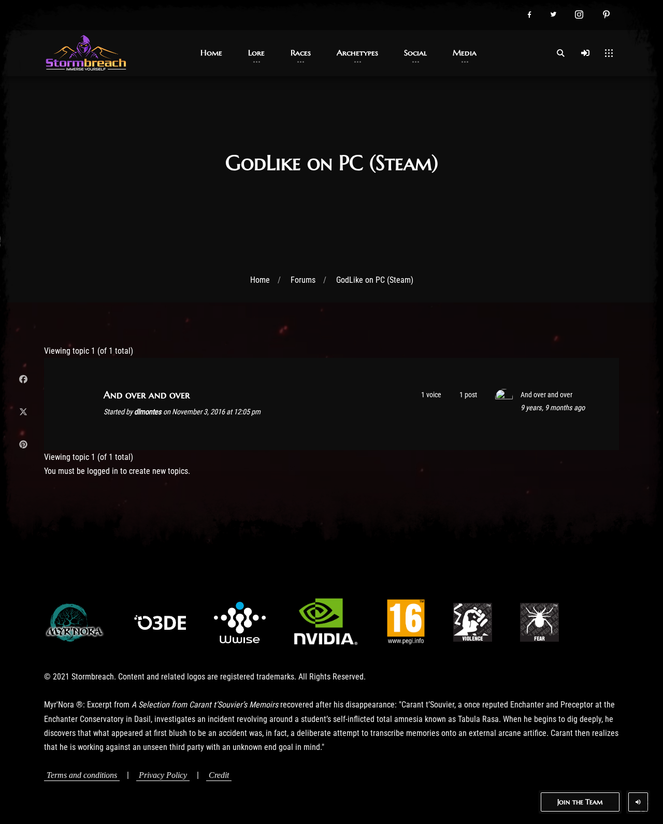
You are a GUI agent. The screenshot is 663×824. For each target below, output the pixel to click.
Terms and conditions (82, 775)
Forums (303, 280)
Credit (219, 775)
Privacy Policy (163, 775)
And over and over (147, 394)
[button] (529, 15)
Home (260, 280)
